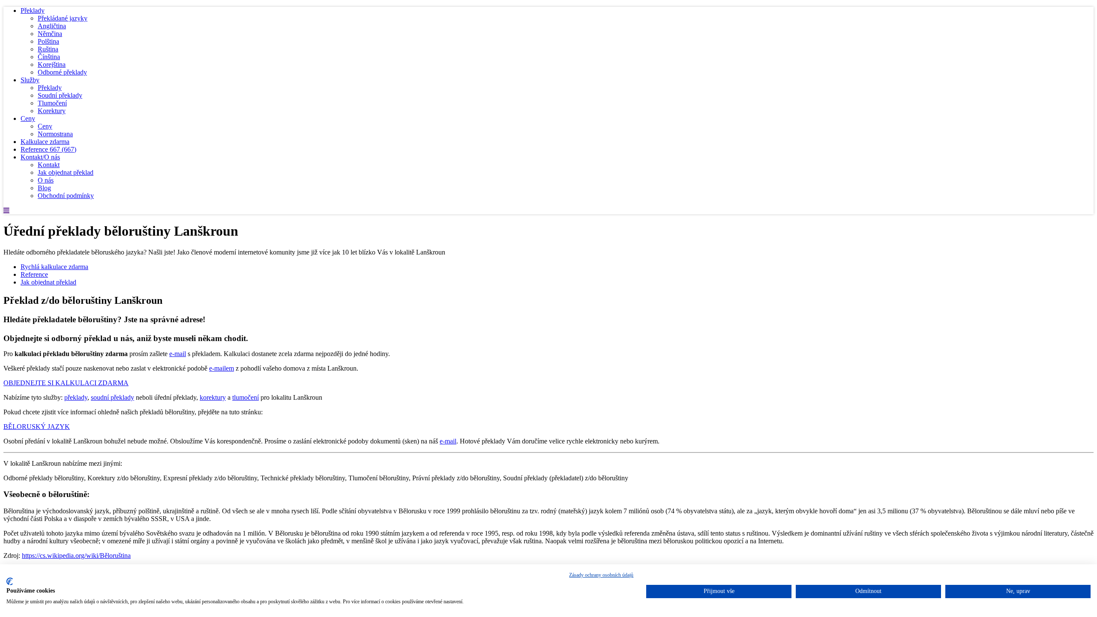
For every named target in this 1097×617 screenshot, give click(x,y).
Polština (48, 41)
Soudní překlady (60, 95)
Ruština (48, 49)
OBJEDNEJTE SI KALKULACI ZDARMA (66, 382)
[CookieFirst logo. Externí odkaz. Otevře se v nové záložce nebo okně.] (9, 581)
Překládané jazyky (62, 18)
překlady (75, 397)
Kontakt (49, 164)
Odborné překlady (62, 72)
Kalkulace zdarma (45, 141)
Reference (48, 149)
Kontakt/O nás (40, 157)
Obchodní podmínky (66, 195)
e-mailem (221, 368)
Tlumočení (52, 103)
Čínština (49, 56)
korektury (213, 397)
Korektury (52, 110)
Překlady (33, 10)
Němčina (50, 33)
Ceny (28, 118)
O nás (46, 180)
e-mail (177, 353)
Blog (44, 188)
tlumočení (245, 397)
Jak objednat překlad (65, 172)
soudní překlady (112, 397)
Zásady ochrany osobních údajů (601, 575)
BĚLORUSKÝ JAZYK (36, 426)
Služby (30, 80)
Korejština (52, 64)
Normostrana (55, 134)
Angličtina (52, 26)
